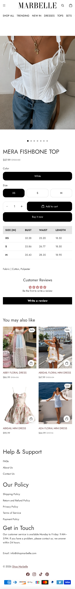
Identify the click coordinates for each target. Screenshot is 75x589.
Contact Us (9, 474)
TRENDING (23, 15)
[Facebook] (28, 574)
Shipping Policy (11, 494)
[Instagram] (34, 574)
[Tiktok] (41, 574)
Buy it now (37, 217)
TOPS (60, 15)
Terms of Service (12, 513)
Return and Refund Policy (16, 500)
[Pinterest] (47, 574)
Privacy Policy (10, 506)
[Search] (63, 5)
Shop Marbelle (20, 566)
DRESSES (49, 15)
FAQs (6, 461)
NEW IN (36, 15)
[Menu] (4, 5)
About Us (8, 467)
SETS (69, 15)
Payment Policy (11, 519)
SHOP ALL (8, 15)
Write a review (38, 301)
